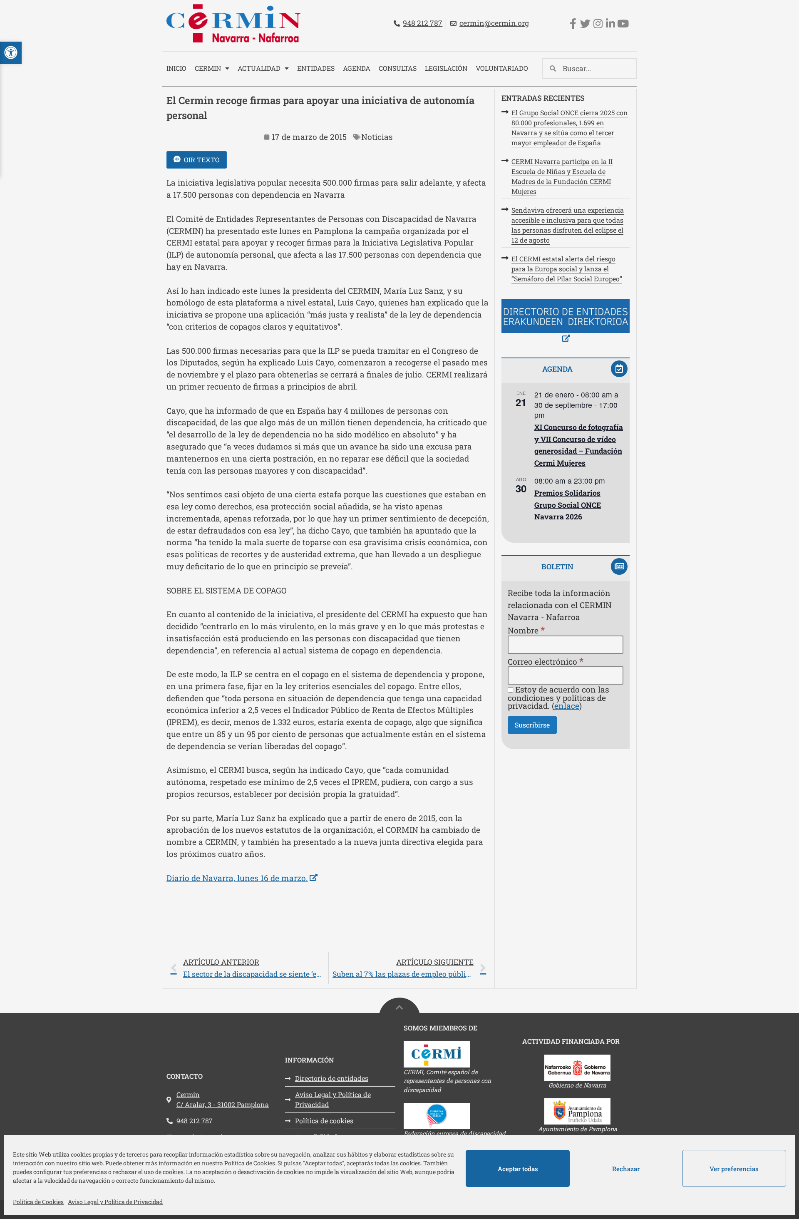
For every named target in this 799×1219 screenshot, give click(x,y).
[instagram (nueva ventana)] (598, 23)
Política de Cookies (38, 1202)
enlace (566, 705)
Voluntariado (502, 68)
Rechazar (626, 1168)
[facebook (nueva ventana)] (573, 23)
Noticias (377, 137)
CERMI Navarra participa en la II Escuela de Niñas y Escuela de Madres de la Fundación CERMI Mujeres (562, 176)
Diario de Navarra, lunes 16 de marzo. (242, 878)
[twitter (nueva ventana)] (585, 23)
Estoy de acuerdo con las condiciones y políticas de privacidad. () (558, 697)
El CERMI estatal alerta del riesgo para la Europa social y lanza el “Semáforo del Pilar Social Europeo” (566, 268)
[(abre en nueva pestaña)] (565, 322)
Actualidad (259, 68)
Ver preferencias (734, 1168)
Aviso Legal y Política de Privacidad (115, 1202)
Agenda (356, 68)
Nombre (526, 630)
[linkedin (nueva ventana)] (610, 23)
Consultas (398, 68)
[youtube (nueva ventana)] (623, 23)
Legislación (446, 68)
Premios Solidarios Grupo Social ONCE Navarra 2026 (567, 504)
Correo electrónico (545, 661)
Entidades (316, 68)
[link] (328, 968)
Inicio (176, 68)
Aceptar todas (518, 1168)
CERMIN (208, 68)
